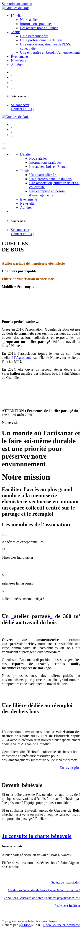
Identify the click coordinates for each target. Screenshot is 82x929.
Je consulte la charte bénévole (37, 836)
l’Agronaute (22, 357)
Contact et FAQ (22, 109)
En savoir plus (70, 768)
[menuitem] (17, 16)
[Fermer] (3, 147)
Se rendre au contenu (17, 4)
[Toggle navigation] (3, 143)
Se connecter (20, 105)
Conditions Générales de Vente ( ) (44, 890)
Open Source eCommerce (61, 925)
